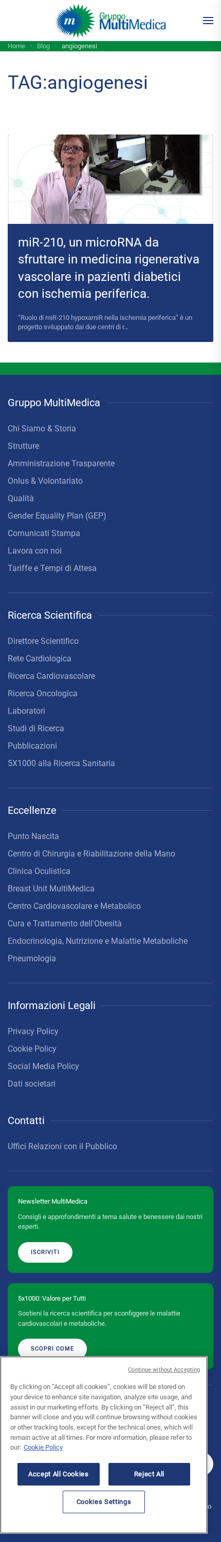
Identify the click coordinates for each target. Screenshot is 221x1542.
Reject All (149, 1474)
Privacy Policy (33, 1031)
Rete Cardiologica (39, 658)
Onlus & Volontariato (45, 481)
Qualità (21, 498)
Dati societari (32, 1084)
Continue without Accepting (164, 1369)
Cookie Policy (32, 1049)
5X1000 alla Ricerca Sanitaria (61, 763)
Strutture (23, 446)
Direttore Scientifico (43, 641)
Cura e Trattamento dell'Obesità (65, 923)
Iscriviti (45, 1252)
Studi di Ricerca (36, 728)
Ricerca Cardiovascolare (51, 676)
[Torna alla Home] (111, 20)
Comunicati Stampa (44, 533)
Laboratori (26, 711)
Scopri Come (52, 1348)
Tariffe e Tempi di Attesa (52, 568)
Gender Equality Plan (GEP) (57, 516)
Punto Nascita (33, 836)
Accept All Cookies (58, 1474)
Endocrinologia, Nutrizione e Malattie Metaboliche (98, 941)
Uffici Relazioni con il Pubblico (62, 1146)
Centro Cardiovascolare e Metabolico (74, 906)
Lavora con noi (35, 551)
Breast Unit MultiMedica (51, 888)
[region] (104, 1445)
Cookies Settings (104, 1502)
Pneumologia (32, 958)
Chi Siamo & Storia (42, 428)
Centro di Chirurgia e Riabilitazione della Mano (91, 854)
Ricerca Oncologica (43, 693)
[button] (208, 20)
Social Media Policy (43, 1066)
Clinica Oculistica (39, 871)
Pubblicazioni (32, 746)
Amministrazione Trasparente (61, 463)
